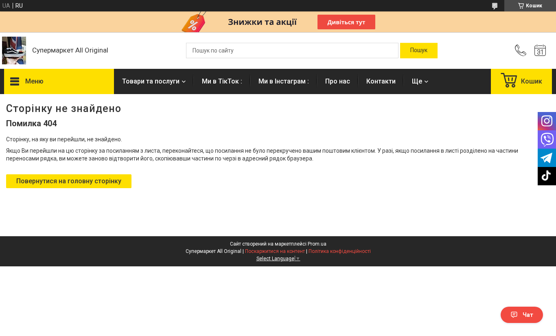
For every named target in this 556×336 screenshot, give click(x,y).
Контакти (381, 81)
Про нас (337, 81)
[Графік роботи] (540, 50)
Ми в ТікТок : (222, 81)
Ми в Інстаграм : (283, 81)
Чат (528, 315)
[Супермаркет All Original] (14, 50)
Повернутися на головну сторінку (68, 181)
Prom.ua (317, 244)
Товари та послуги (150, 81)
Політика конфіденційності (340, 251)
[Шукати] (419, 50)
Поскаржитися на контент (275, 251)
